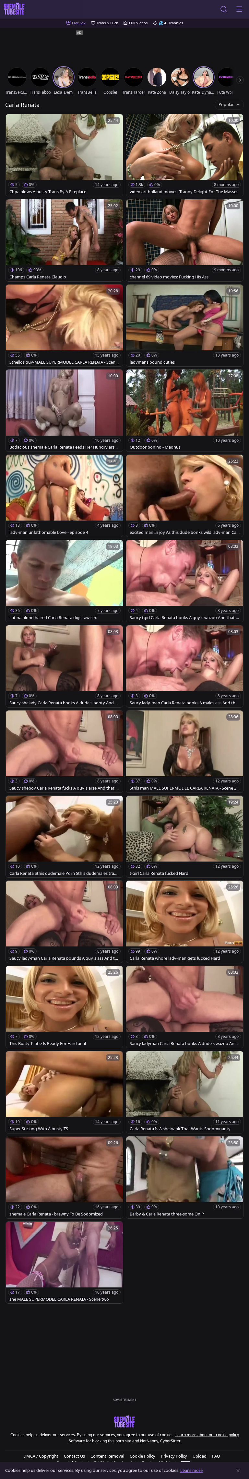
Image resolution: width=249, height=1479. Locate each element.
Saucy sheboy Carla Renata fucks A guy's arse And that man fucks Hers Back (64, 788)
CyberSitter (170, 1441)
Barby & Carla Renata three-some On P (167, 1214)
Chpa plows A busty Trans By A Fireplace (47, 192)
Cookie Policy (142, 1456)
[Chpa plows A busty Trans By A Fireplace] (64, 155)
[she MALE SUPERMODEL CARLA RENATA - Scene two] (64, 1263)
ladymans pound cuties (152, 362)
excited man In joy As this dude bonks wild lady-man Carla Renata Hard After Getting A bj (184, 532)
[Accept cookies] (238, 1470)
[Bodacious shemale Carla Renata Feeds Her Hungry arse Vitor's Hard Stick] (64, 411)
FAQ (216, 1456)
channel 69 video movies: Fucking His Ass (169, 277)
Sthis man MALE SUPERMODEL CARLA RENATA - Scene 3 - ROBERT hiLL (184, 788)
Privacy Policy (174, 1456)
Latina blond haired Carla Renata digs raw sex (53, 618)
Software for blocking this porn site (100, 1441)
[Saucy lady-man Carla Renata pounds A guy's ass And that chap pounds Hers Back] (64, 922)
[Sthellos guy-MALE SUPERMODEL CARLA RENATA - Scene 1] (64, 326)
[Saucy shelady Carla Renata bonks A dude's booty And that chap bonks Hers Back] (64, 666)
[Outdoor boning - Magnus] (184, 411)
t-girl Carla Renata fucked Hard (159, 873)
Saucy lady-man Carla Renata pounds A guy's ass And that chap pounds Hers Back (63, 958)
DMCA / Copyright (40, 1456)
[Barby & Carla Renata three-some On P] (184, 1177)
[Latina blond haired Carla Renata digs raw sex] (64, 581)
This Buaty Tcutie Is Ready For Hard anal (47, 1043)
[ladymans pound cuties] (184, 326)
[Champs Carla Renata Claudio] (64, 240)
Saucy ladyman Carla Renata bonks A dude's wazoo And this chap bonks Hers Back (185, 1043)
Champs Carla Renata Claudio (37, 277)
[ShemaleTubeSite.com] (14, 9)
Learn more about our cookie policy (207, 1435)
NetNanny (149, 1441)
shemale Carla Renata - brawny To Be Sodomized (56, 1214)
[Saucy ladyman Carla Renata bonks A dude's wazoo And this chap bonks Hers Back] (184, 1007)
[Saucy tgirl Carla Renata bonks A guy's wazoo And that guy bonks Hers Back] (184, 581)
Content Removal (107, 1456)
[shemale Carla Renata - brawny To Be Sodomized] (64, 1177)
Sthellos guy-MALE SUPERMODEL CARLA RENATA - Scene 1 (63, 362)
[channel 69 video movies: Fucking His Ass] (184, 240)
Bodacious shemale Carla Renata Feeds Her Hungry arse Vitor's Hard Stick (63, 447)
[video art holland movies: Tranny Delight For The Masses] (184, 155)
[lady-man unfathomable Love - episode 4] (64, 496)
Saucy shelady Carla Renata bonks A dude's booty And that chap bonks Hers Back (64, 703)
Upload (200, 1456)
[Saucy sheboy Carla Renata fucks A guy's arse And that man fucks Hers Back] (64, 751)
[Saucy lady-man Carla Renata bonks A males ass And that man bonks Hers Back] (184, 666)
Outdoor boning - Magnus (155, 447)
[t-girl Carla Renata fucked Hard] (184, 837)
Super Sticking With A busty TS (38, 1129)
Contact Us (74, 1456)
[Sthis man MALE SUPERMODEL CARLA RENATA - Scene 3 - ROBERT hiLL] (184, 751)
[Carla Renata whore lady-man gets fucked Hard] (184, 922)
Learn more (191, 1470)
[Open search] (224, 9)
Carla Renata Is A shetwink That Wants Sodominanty (180, 1129)
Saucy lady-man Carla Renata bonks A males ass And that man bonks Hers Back (184, 703)
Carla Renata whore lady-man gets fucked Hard (175, 958)
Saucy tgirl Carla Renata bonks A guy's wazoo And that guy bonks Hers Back (184, 618)
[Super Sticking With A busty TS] (64, 1092)
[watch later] (13, 122)
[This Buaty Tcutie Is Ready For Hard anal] (64, 1007)
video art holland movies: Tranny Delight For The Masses (184, 192)
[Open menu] (239, 9)
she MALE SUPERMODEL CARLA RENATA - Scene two (59, 1299)
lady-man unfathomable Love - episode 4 (48, 532)
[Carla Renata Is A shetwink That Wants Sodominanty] (184, 1092)
